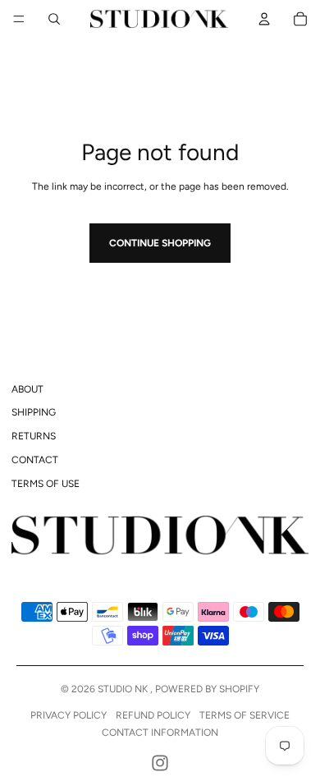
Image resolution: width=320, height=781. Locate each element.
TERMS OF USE (45, 483)
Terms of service (244, 715)
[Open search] (54, 19)
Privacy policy (68, 715)
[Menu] (19, 19)
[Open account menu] (264, 19)
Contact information (160, 732)
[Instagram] (160, 763)
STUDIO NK (124, 689)
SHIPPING (33, 412)
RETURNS (33, 436)
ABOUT (27, 389)
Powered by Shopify (207, 689)
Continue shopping (160, 243)
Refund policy (153, 715)
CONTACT (34, 460)
